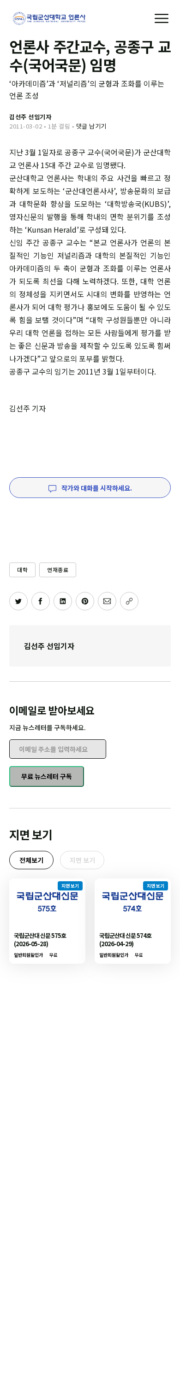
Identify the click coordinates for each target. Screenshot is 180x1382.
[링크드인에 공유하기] (63, 601)
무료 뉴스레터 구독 (46, 776)
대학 (22, 570)
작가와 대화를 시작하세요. (96, 487)
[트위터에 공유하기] (18, 601)
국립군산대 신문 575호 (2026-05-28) (40, 939)
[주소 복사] (129, 601)
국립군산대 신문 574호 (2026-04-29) (125, 939)
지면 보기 (82, 860)
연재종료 (57, 570)
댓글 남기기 (91, 126)
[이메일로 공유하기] (107, 601)
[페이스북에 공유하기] (40, 601)
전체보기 (31, 860)
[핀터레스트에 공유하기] (85, 601)
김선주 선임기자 (49, 645)
